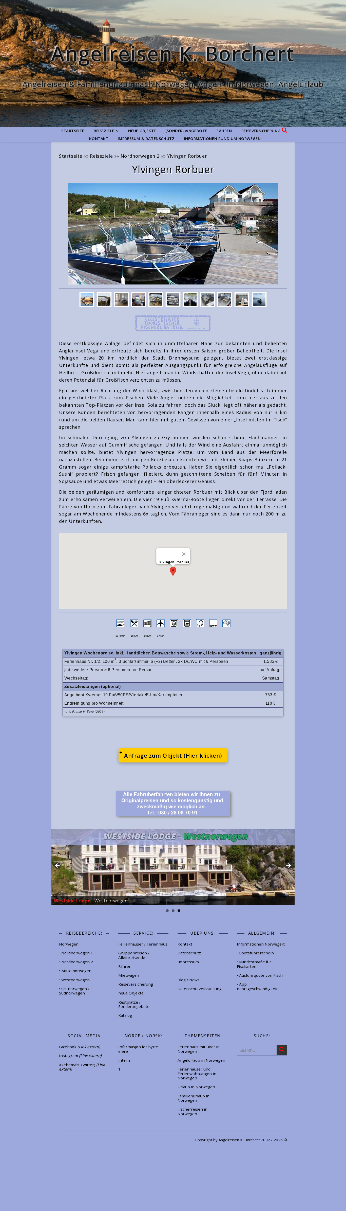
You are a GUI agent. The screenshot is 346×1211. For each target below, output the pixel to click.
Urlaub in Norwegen (196, 1086)
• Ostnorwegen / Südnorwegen (74, 991)
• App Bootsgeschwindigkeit (257, 986)
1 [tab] (167, 910)
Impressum (188, 961)
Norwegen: (69, 944)
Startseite (72, 130)
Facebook (79, 1046)
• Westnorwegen (74, 979)
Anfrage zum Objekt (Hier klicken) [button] (173, 755)
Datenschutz (189, 952)
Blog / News (189, 979)
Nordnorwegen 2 (140, 156)
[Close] (184, 554)
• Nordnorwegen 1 (76, 952)
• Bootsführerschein (255, 952)
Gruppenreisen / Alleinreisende (133, 955)
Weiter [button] (288, 866)
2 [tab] (173, 910)
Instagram (80, 1055)
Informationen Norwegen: (261, 944)
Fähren (224, 130)
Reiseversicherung (261, 130)
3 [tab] (179, 910)
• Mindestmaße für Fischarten (254, 964)
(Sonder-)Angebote (186, 130)
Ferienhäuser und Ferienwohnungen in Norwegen (197, 1073)
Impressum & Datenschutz (146, 138)
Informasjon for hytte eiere (138, 1049)
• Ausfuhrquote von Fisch (260, 975)
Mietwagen (128, 975)
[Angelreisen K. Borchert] (173, 63)
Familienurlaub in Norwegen (193, 1098)
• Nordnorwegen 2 (76, 961)
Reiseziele (104, 130)
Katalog (125, 1015)
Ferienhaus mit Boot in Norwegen (199, 1049)
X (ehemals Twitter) (82, 1067)
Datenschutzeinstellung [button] (200, 988)
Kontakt (98, 138)
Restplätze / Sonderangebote (133, 1004)
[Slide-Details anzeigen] (173, 867)
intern (124, 1060)
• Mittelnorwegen (75, 970)
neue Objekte (142, 130)
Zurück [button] (58, 866)
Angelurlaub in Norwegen (201, 1060)
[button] (173, 571)
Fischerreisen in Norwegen (192, 1111)
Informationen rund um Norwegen (222, 138)
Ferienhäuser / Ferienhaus (142, 944)
